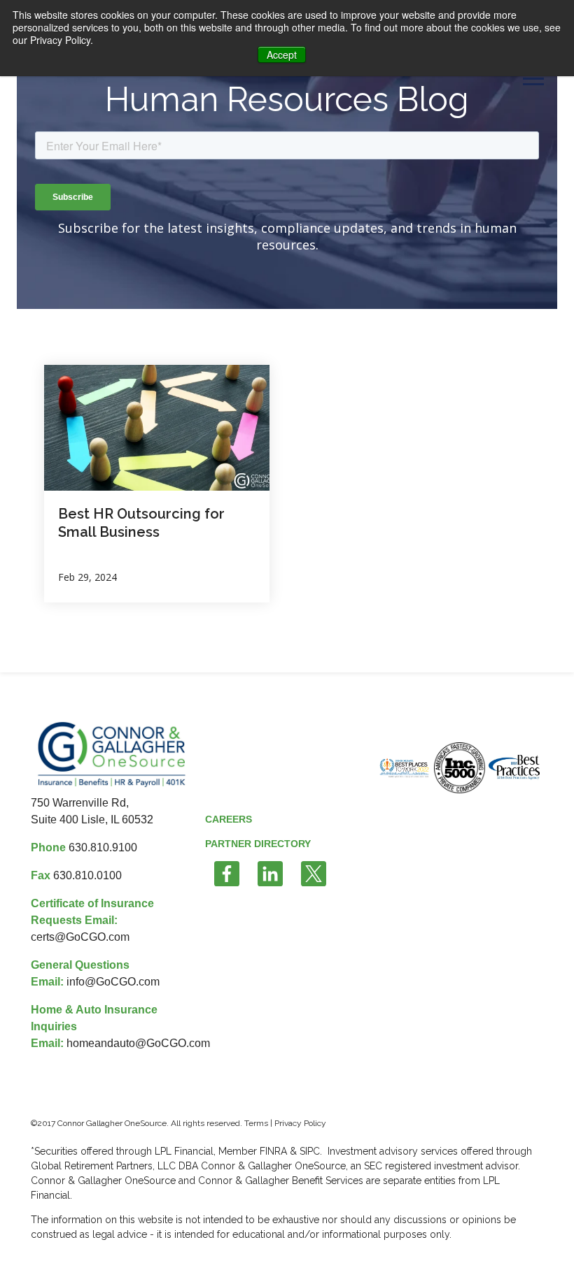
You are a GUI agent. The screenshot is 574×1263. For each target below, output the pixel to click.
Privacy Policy (300, 1123)
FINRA (275, 1151)
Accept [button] (282, 55)
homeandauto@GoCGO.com (138, 1043)
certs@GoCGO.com (80, 937)
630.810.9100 (103, 847)
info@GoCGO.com (113, 982)
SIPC (310, 1151)
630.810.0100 (87, 875)
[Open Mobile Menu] (533, 77)
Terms (256, 1123)
